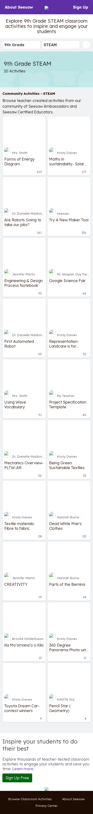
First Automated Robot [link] (19, 344)
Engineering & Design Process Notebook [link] (23, 283)
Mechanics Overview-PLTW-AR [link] (24, 465)
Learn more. (23, 768)
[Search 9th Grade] (86, 44)
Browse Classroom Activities (30, 799)
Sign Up (80, 7)
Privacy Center (47, 806)
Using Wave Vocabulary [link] (15, 404)
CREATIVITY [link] (15, 584)
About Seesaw (19, 7)
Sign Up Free (17, 777)
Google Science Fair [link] (67, 280)
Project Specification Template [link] (67, 404)
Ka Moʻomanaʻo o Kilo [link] (24, 645)
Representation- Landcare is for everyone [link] (64, 344)
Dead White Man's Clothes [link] (65, 526)
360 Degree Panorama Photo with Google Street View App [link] (68, 647)
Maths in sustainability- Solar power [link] (66, 161)
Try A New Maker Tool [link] (68, 219)
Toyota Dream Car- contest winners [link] (22, 708)
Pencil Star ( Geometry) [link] (60, 708)
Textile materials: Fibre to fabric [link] (19, 526)
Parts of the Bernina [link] (67, 584)
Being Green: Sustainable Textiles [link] (67, 465)
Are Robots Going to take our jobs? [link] (22, 222)
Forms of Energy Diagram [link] (19, 161)
